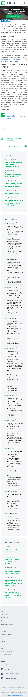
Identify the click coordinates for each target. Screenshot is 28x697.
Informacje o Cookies (6, 634)
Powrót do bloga (14, 16)
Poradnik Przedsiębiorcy (7, 651)
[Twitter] (5, 20)
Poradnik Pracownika (6, 654)
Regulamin (3, 631)
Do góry (5, 129)
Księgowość (4, 614)
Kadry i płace (4, 617)
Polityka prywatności (6, 638)
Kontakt (3, 645)
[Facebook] (2, 20)
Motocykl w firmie (15, 146)
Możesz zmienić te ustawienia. (17, 695)
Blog (2, 648)
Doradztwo (3, 621)
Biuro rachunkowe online (7, 624)
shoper (6, 125)
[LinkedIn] (8, 20)
